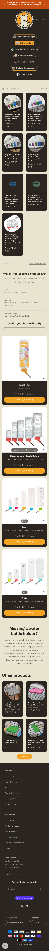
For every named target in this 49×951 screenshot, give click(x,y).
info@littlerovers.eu (19, 874)
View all (24, 756)
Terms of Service (12, 793)
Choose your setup (24, 400)
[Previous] (5, 430)
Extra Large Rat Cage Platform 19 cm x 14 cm (35, 705)
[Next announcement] (44, 4)
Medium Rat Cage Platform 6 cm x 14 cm (36, 742)
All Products (10, 815)
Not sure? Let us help (37, 263)
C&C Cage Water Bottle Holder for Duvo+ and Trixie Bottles (35, 158)
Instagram (21, 650)
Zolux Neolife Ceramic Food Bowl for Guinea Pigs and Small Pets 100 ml (11, 199)
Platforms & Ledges (13, 826)
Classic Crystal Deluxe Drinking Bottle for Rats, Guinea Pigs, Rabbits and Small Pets (12, 240)
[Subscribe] (37, 889)
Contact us (9, 776)
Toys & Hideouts (11, 832)
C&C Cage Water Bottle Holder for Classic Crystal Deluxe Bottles (35, 117)
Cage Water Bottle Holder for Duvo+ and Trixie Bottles (12, 157)
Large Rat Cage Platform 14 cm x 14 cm (12, 742)
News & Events (11, 782)
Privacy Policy (10, 799)
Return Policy (10, 804)
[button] (5, 20)
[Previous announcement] (4, 4)
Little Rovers (27, 944)
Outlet (7, 848)
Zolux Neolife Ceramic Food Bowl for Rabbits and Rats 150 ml (35, 198)
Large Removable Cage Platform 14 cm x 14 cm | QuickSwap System (13, 706)
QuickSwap (10, 820)
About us (8, 771)
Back (8, 263)
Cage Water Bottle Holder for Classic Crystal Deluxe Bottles (12, 117)
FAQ (6, 787)
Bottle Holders (11, 837)
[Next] (44, 430)
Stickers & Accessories (14, 843)
